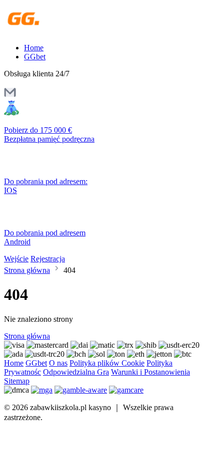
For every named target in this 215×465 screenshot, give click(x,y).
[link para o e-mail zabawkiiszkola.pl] (10, 95)
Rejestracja (47, 258)
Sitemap (17, 381)
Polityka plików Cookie (107, 363)
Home (34, 47)
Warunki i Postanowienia (150, 372)
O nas (58, 363)
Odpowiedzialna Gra (76, 372)
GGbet (35, 56)
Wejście (16, 258)
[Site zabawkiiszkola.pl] (47, 30)
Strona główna (27, 270)
